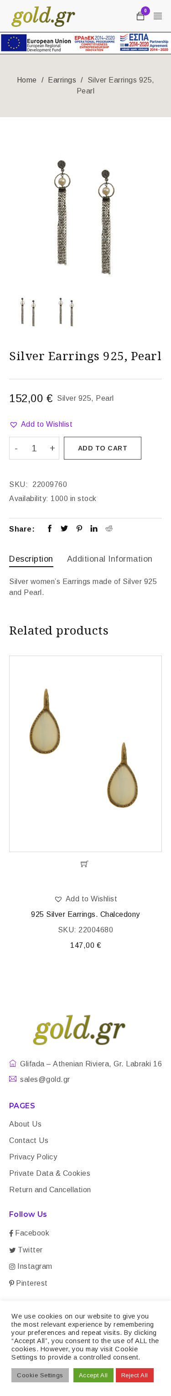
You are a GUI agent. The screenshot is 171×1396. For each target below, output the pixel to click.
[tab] (31, 560)
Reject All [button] (134, 1375)
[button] (41, 424)
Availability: (29, 498)
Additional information (110, 559)
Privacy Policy (33, 1157)
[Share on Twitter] (64, 529)
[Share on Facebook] (50, 529)
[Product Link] (85, 754)
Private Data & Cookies (49, 1173)
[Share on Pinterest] (79, 529)
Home (27, 80)
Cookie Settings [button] (40, 1375)
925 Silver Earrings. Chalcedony (85, 914)
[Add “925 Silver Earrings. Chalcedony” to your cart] (85, 864)
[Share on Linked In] (94, 529)
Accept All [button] (93, 1375)
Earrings (62, 80)
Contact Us (28, 1140)
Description (31, 559)
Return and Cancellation (50, 1190)
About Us (25, 1124)
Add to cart (103, 448)
